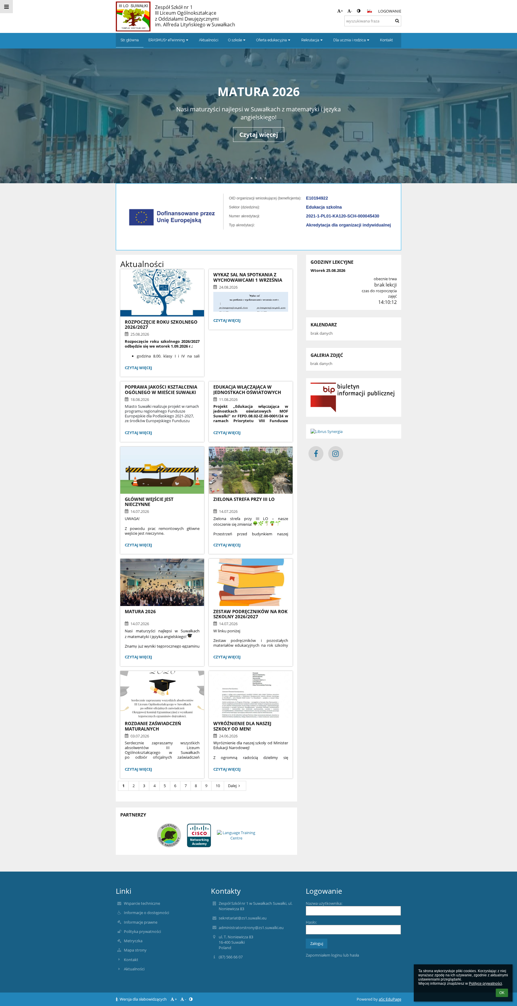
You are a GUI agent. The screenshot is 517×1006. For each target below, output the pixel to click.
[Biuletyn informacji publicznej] (354, 397)
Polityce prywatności (485, 983)
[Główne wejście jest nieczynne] (162, 470)
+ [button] (342, 10)
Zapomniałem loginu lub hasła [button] (332, 955)
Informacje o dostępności (146, 912)
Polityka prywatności (142, 931)
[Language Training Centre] (236, 835)
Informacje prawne (140, 922)
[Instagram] (335, 453)
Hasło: (311, 922)
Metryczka (133, 940)
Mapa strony (135, 950)
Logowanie (389, 11)
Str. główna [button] (130, 40)
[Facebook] (315, 453)
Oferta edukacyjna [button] (271, 40)
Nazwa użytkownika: (324, 903)
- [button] (351, 10)
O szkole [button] (235, 40)
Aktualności (134, 969)
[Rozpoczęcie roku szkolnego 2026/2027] (162, 292)
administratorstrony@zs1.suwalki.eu (251, 927)
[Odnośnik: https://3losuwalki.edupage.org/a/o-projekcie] (258, 233)
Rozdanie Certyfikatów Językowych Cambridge (258, 91)
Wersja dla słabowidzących (143, 999)
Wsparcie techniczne (142, 903)
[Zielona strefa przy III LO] (251, 470)
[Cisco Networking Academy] (199, 835)
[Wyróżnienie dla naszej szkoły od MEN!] (251, 694)
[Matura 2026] (162, 582)
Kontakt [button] (386, 40)
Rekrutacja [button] (310, 40)
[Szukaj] (397, 20)
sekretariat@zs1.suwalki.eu (243, 918)
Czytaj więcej (138, 368)
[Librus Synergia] (354, 431)
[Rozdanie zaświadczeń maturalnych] (162, 694)
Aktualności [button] (208, 40)
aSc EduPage (390, 999)
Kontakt (131, 959)
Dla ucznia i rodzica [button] (349, 40)
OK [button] (501, 993)
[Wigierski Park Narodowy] (169, 835)
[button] (358, 11)
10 (218, 785)
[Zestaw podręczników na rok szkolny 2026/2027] (251, 582)
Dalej (232, 785)
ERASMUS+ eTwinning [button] (166, 40)
